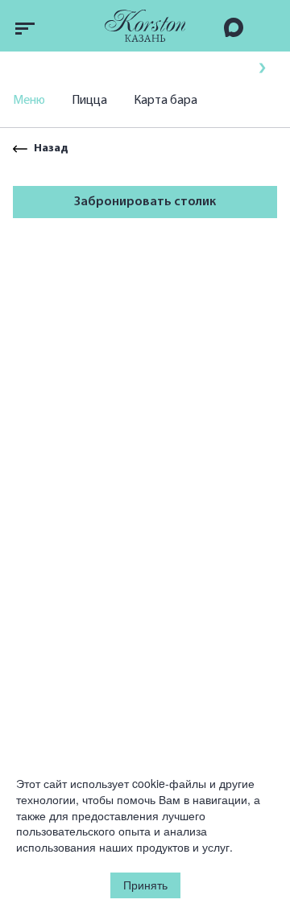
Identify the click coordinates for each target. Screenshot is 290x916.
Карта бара (165, 100)
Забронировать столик (145, 202)
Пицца (89, 100)
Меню (29, 100)
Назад (51, 148)
